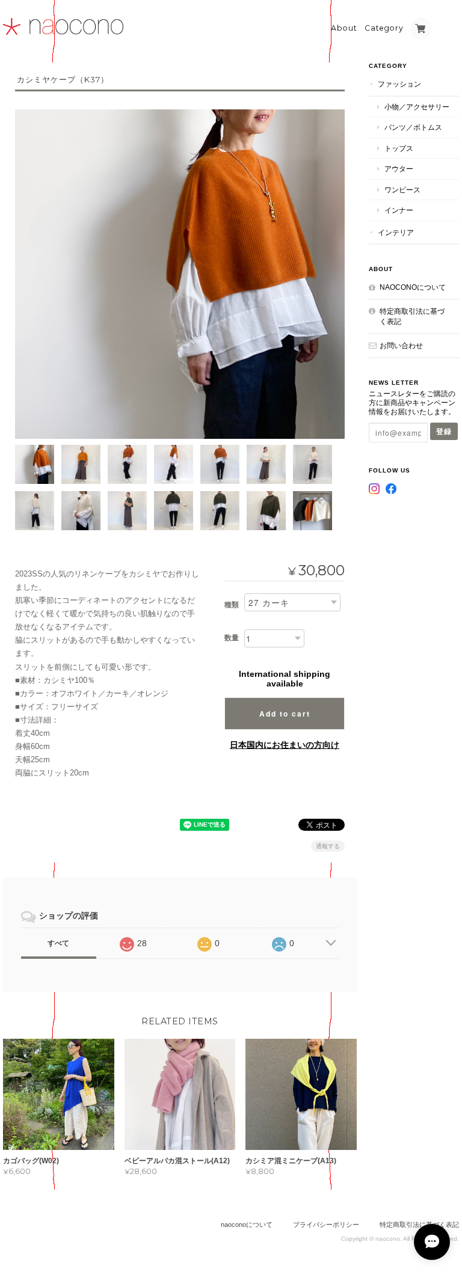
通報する (328, 846)
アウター (398, 169)
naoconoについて (413, 287)
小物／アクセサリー (416, 107)
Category (384, 27)
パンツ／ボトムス (413, 127)
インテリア (396, 232)
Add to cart (284, 713)
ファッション (399, 84)
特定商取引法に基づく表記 (412, 316)
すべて (58, 943)
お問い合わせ (401, 345)
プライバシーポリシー (326, 1224)
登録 (444, 431)
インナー (398, 210)
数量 (231, 638)
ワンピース (402, 190)
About (344, 27)
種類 (231, 605)
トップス (398, 148)
